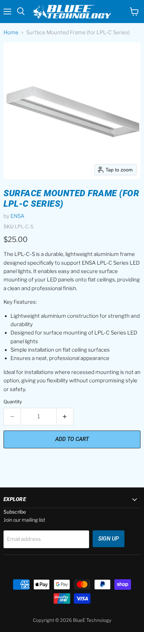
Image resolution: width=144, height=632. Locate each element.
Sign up (108, 538)
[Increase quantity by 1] (65, 416)
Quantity (12, 401)
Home (11, 33)
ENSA (17, 216)
